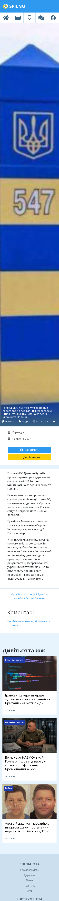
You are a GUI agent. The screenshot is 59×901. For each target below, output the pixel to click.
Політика (29, 885)
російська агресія (24, 594)
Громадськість (29, 870)
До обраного (31, 457)
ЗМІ (29, 891)
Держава (29, 875)
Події (25, 421)
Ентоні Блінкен (35, 598)
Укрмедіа (17, 432)
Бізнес (29, 880)
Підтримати (31, 449)
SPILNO (16, 6)
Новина (9, 421)
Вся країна (42, 421)
